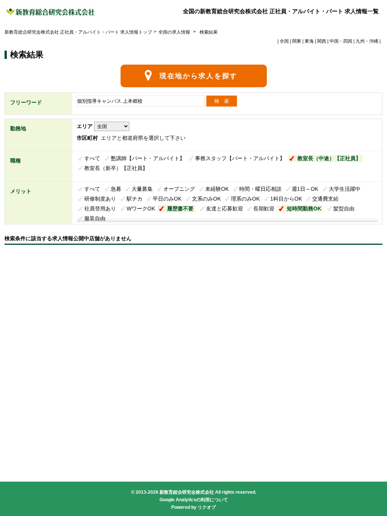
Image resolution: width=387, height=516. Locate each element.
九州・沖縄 (367, 41)
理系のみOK (245, 199)
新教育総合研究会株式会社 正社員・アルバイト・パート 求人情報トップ (78, 32)
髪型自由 (343, 208)
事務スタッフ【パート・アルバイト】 (240, 158)
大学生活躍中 (345, 189)
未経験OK (217, 189)
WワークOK (141, 208)
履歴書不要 (180, 208)
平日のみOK (167, 199)
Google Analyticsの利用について (193, 499)
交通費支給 (325, 199)
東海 (309, 41)
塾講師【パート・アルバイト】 (148, 158)
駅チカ (134, 199)
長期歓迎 (263, 208)
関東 (296, 41)
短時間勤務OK (304, 208)
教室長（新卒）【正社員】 (116, 168)
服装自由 (94, 218)
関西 (321, 41)
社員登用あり (100, 208)
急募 (116, 189)
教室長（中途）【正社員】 (329, 158)
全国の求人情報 (174, 32)
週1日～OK (305, 189)
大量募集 (142, 189)
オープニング (179, 189)
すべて (92, 158)
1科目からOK (286, 199)
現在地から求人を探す (198, 76)
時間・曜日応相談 (260, 189)
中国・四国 (341, 41)
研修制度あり (100, 199)
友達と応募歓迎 (224, 208)
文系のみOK (206, 199)
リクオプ (207, 507)
